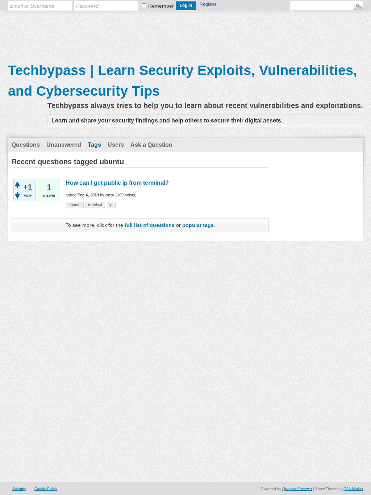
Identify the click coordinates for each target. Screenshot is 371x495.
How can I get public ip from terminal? (117, 183)
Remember (161, 5)
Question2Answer (297, 489)
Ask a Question (151, 145)
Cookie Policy (45, 489)
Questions (26, 145)
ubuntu (74, 205)
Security (19, 489)
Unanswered (63, 145)
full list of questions (150, 225)
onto (109, 195)
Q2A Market (353, 489)
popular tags (198, 225)
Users (116, 145)
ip (110, 205)
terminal (95, 205)
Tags (94, 145)
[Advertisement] (185, 33)
